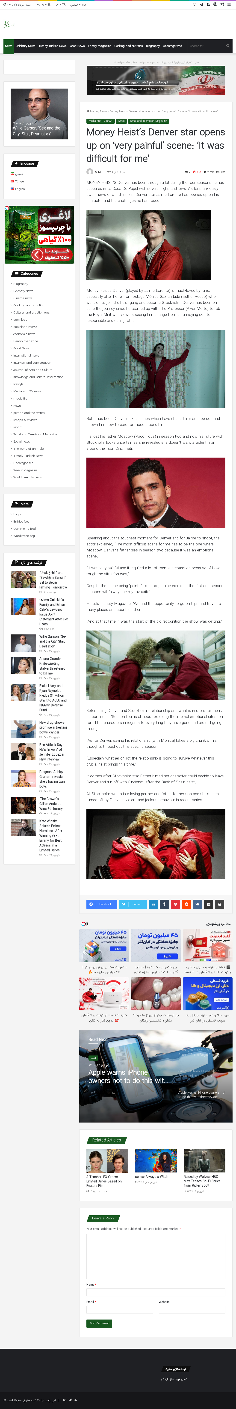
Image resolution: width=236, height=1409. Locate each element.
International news (26, 355)
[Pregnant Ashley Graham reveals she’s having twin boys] (23, 778)
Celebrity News (25, 46)
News (8, 46)
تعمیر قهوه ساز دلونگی (174, 1379)
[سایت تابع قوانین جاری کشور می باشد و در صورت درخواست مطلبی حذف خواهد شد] (156, 80)
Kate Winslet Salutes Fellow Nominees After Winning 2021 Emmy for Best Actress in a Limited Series (50, 836)
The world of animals (28, 448)
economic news (24, 334)
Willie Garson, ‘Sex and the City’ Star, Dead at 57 (52, 641)
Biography (153, 46)
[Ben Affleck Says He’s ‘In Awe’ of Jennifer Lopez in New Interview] (23, 751)
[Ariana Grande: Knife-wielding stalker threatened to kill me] (23, 665)
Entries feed (21, 521)
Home (93, 111)
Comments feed (24, 528)
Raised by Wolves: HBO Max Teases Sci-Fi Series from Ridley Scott (202, 1181)
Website (164, 1302)
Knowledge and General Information (38, 377)
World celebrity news (27, 477)
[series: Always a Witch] (156, 1161)
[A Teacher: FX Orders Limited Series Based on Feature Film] (107, 1161)
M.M (98, 172)
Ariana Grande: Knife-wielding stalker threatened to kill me (39, 131)
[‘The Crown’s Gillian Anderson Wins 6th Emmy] (23, 805)
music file (20, 398)
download (20, 319)
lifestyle (18, 384)
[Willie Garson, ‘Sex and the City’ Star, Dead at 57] (23, 643)
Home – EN (43, 4)
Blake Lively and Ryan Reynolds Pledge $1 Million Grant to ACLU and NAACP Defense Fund (53, 698)
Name (91, 1284)
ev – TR (61, 4)
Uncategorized (172, 46)
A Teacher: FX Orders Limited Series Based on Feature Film (104, 1181)
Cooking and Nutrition (128, 46)
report (17, 427)
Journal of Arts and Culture (32, 370)
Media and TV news (100, 121)
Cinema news (22, 298)
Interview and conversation (32, 362)
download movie (25, 327)
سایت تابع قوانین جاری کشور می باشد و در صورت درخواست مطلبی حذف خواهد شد (156, 63)
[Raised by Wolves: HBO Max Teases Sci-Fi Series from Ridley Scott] (204, 1161)
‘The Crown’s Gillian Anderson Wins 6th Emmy (51, 804)
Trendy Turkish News (53, 46)
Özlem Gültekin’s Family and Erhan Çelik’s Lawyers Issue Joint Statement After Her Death (53, 612)
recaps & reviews (25, 420)
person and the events (29, 413)
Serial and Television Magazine (148, 121)
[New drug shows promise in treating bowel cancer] (23, 729)
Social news (21, 441)
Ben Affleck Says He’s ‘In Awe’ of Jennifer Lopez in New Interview (51, 752)
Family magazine (99, 46)
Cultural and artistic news (31, 312)
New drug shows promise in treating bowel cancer (53, 727)
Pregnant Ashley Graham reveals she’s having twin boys (52, 779)
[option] (156, 1076)
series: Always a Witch (151, 1176)
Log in (17, 514)
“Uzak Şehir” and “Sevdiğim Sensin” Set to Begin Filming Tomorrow (128, 1077)
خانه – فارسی (78, 4)
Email (91, 1302)
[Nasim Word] (9, 24)
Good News (77, 46)
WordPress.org (24, 536)
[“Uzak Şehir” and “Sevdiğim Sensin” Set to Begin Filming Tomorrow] (23, 579)
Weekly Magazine (25, 470)
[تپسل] (7, 208)
